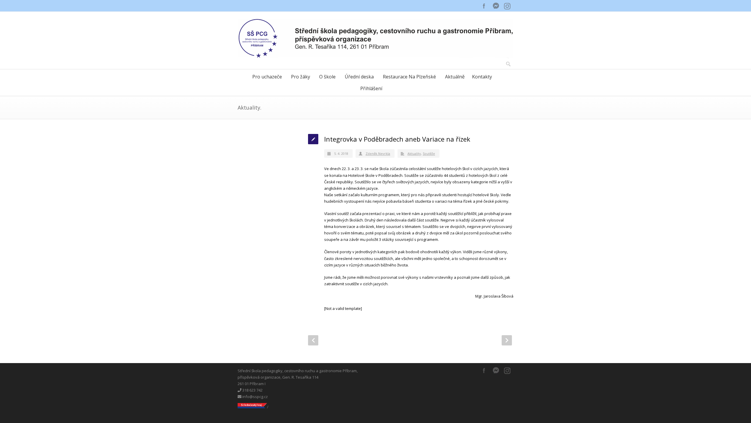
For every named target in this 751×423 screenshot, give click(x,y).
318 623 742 (252, 390)
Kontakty (482, 76)
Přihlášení (371, 88)
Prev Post (313, 340)
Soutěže (429, 153)
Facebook (484, 6)
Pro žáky (300, 76)
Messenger (496, 6)
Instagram (507, 6)
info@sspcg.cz (254, 396)
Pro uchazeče (267, 76)
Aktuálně (455, 76)
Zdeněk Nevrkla (378, 153)
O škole (327, 76)
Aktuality (414, 153)
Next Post (507, 340)
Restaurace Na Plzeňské (409, 76)
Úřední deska (359, 76)
